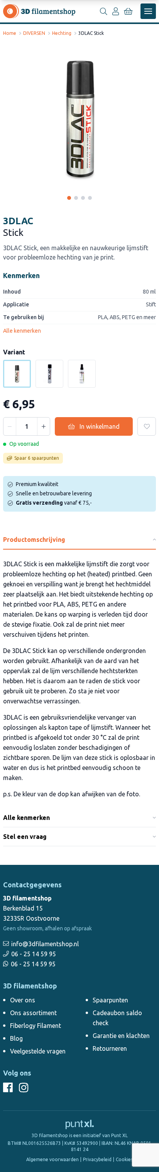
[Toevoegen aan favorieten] (146, 426)
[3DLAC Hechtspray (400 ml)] (49, 374)
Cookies (124, 1159)
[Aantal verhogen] (43, 426)
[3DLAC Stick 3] (83, 198)
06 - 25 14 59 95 (33, 953)
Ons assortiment (33, 1012)
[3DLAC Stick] (79, 119)
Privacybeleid (97, 1159)
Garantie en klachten (121, 1035)
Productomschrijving (34, 539)
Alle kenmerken (22, 331)
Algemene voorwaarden (52, 1159)
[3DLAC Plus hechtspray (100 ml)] (82, 374)
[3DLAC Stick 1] (69, 198)
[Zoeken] (103, 11)
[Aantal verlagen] (9, 426)
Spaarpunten (110, 1000)
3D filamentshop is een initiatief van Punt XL (80, 1135)
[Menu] (148, 11)
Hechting (61, 33)
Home (9, 33)
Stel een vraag (25, 836)
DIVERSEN (34, 33)
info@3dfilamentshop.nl (45, 943)
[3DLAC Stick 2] (76, 198)
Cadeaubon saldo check (117, 1017)
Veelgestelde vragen (38, 1051)
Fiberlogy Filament (35, 1025)
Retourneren (110, 1048)
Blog (16, 1038)
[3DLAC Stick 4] (90, 198)
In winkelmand (100, 426)
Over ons (22, 1000)
